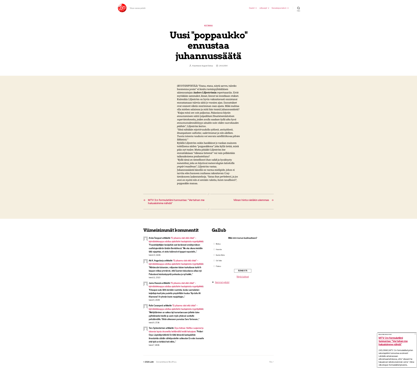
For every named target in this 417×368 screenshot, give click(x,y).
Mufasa (218, 243)
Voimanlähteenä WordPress (166, 361)
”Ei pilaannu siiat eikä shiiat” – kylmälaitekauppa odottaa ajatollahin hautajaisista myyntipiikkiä (176, 239)
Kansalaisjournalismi (279, 8)
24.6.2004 (223, 66)
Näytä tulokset (243, 276)
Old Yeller (219, 260)
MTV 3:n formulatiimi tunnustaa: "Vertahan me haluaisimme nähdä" (393, 341)
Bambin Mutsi (220, 255)
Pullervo (218, 266)
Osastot (252, 8)
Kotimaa (208, 26)
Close (415, 334)
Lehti (152, 361)
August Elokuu (207, 66)
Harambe (219, 249)
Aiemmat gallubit (222, 282)
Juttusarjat (263, 8)
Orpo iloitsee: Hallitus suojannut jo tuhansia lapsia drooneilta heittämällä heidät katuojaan (176, 329)
